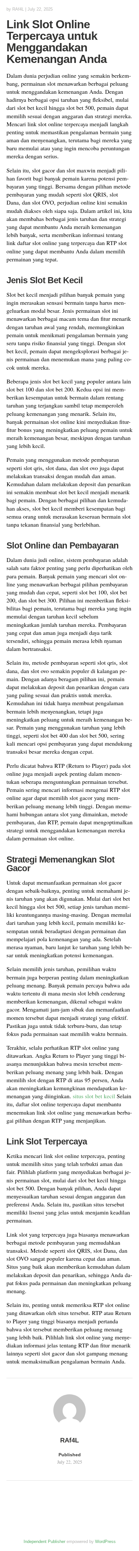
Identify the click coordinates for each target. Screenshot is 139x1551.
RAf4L (18, 9)
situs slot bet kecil (94, 1096)
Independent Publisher (44, 1541)
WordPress (105, 1541)
